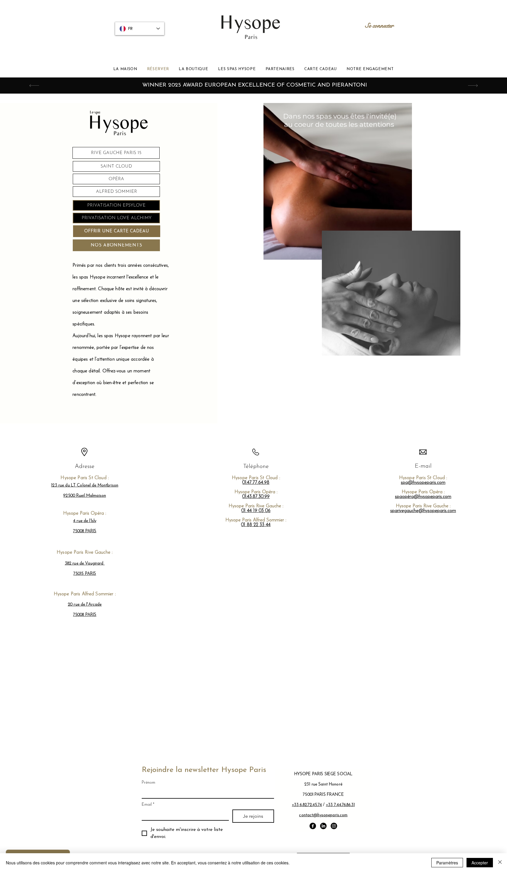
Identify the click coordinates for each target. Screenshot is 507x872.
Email (148, 804)
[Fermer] (499, 862)
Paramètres (447, 863)
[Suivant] (473, 85)
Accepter (479, 863)
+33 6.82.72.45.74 (307, 805)
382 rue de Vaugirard (85, 563)
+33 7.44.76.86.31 (340, 805)
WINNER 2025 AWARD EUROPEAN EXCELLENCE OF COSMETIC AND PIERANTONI (254, 85)
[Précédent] (34, 85)
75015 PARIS (84, 574)
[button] (193, 69)
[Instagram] (334, 826)
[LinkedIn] (323, 826)
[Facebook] (313, 826)
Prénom (148, 782)
